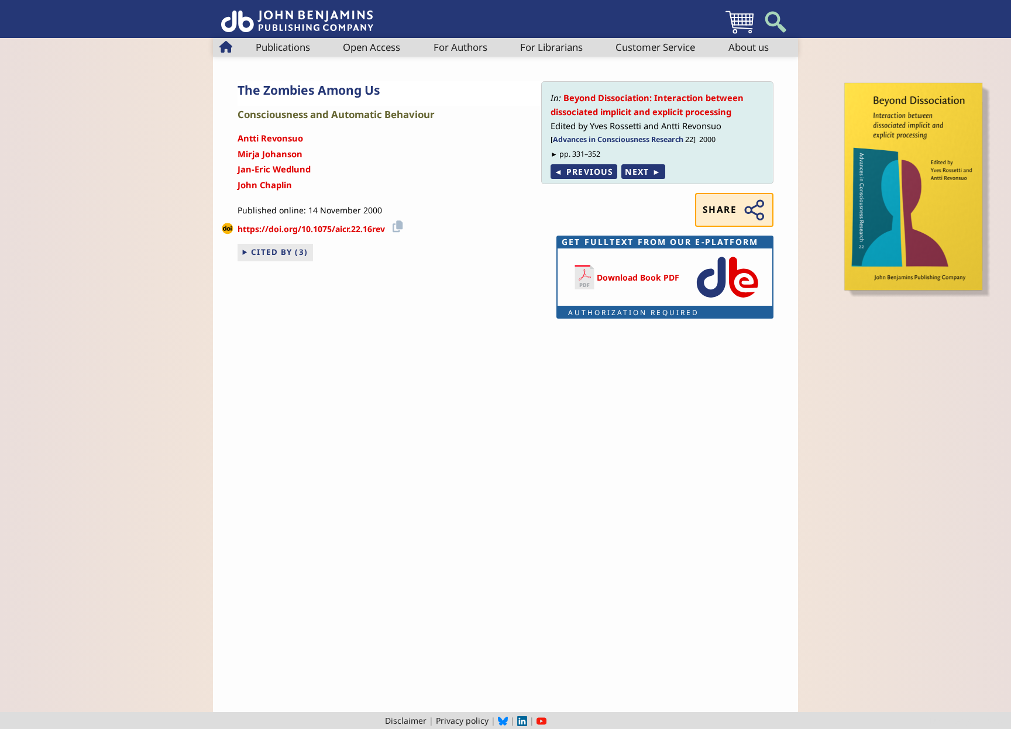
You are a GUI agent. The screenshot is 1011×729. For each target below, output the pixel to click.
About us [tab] (748, 47)
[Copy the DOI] (396, 225)
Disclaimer (406, 720)
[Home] (297, 14)
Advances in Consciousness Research (618, 139)
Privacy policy (462, 720)
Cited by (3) (279, 252)
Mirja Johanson (270, 154)
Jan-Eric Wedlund (274, 169)
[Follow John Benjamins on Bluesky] (503, 720)
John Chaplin (265, 185)
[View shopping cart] (739, 33)
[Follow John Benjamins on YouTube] (541, 720)
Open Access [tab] (371, 47)
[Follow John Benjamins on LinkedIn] (522, 720)
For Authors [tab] (460, 47)
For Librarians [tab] (551, 47)
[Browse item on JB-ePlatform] (727, 298)
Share (720, 209)
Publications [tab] (283, 47)
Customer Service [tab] (655, 47)
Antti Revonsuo (270, 138)
